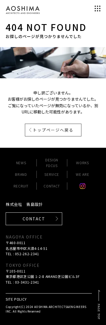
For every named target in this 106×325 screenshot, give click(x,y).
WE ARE (82, 174)
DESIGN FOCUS (51, 162)
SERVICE (51, 174)
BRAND (21, 174)
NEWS (21, 162)
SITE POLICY (16, 299)
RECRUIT (21, 185)
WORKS (82, 162)
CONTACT (52, 185)
